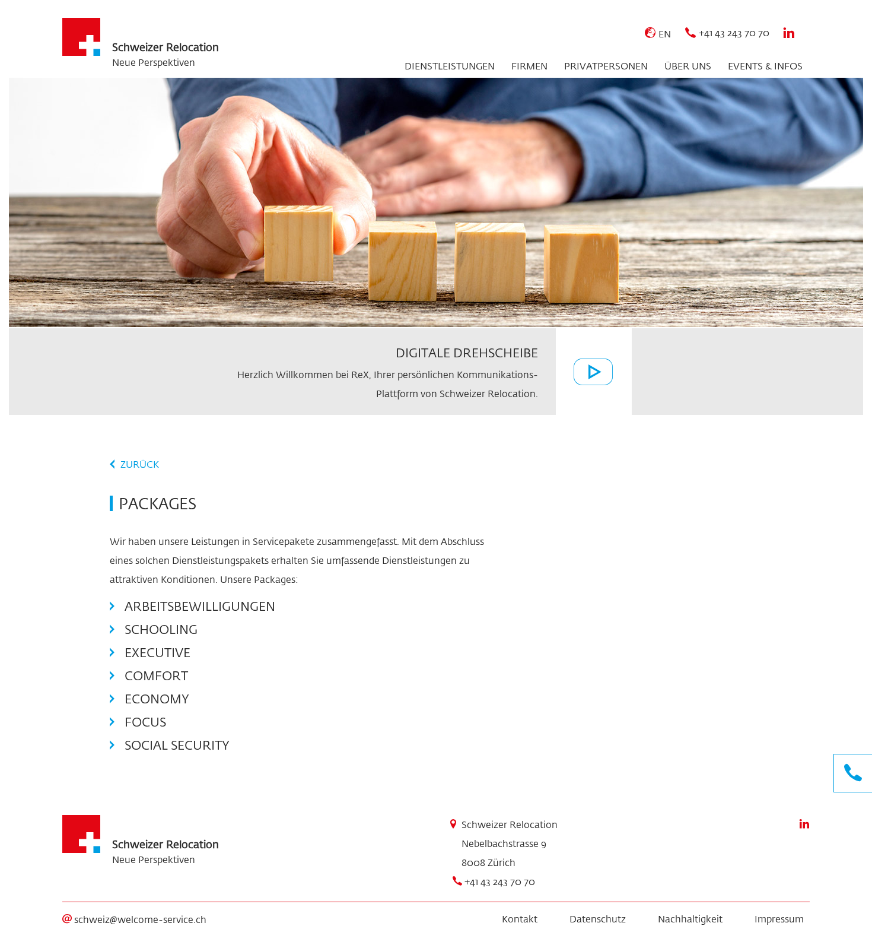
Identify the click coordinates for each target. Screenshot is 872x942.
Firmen (529, 65)
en (664, 33)
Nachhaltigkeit (690, 918)
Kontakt (519, 918)
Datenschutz (597, 918)
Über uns (687, 65)
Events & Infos (765, 65)
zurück (139, 464)
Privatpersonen (606, 65)
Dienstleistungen (450, 65)
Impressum (779, 918)
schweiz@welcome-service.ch (140, 919)
